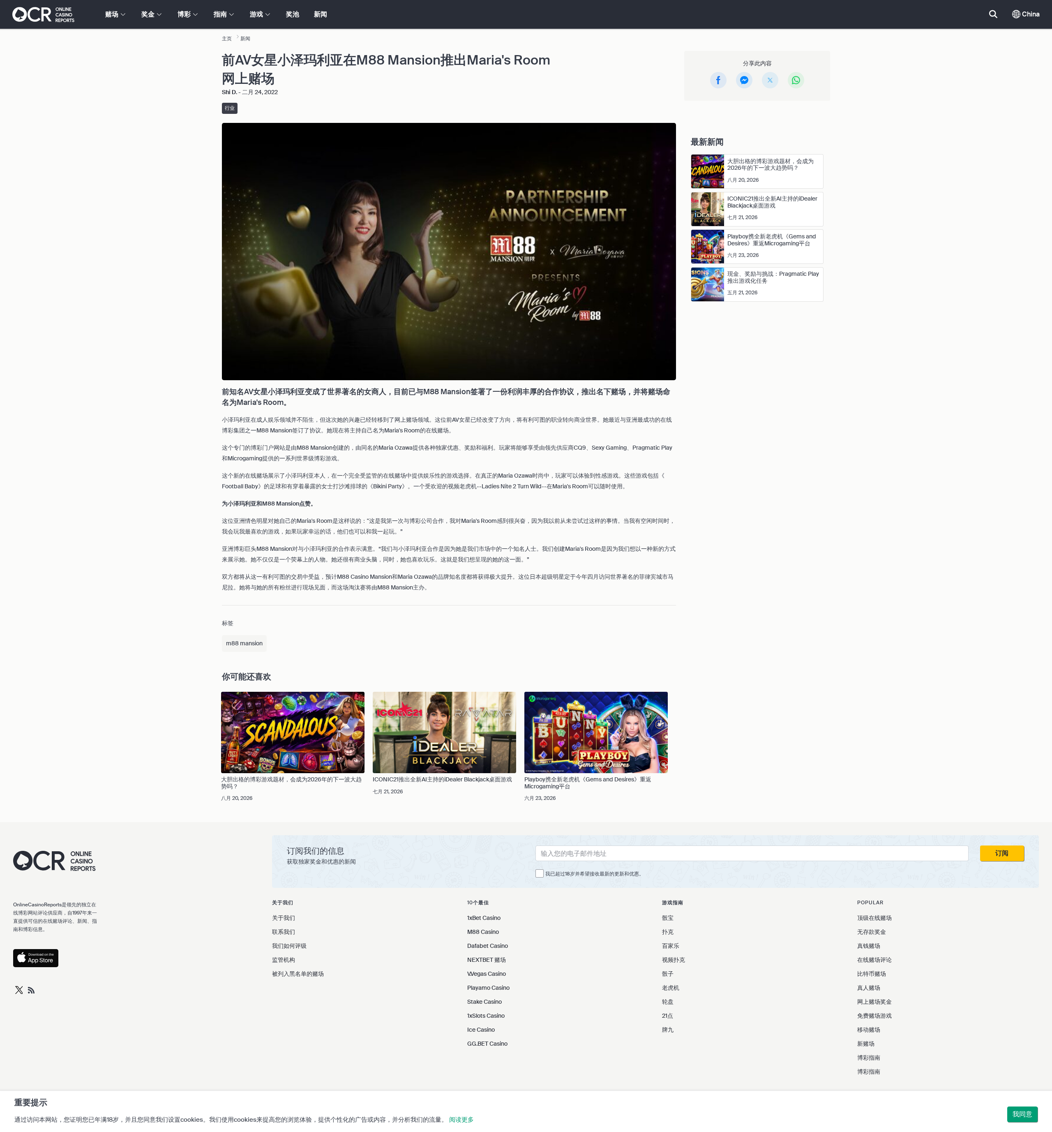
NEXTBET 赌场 (486, 959)
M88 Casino (483, 932)
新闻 (320, 14)
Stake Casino (484, 1001)
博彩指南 (868, 1057)
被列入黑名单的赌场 (298, 973)
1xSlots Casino (486, 1015)
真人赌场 (868, 987)
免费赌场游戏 (874, 1015)
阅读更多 (461, 1120)
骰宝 (668, 918)
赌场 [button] (112, 14)
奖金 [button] (148, 14)
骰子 (668, 973)
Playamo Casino (488, 987)
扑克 (668, 932)
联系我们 (283, 932)
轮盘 (668, 1001)
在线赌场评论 (874, 959)
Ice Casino (481, 1029)
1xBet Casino (484, 918)
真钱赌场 (868, 945)
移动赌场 (868, 1029)
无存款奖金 (871, 932)
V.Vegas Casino (486, 973)
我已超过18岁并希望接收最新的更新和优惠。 (594, 874)
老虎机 (670, 987)
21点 (667, 1015)
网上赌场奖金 (874, 1001)
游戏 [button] (257, 14)
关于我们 (283, 918)
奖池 (292, 14)
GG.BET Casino (487, 1043)
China (1030, 14)
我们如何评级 (289, 945)
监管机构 (283, 959)
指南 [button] (221, 14)
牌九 (668, 1029)
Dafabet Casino (487, 945)
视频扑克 (673, 959)
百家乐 (670, 945)
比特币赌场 (871, 973)
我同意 (1022, 1114)
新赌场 (865, 1043)
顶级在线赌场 (874, 918)
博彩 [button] (185, 14)
